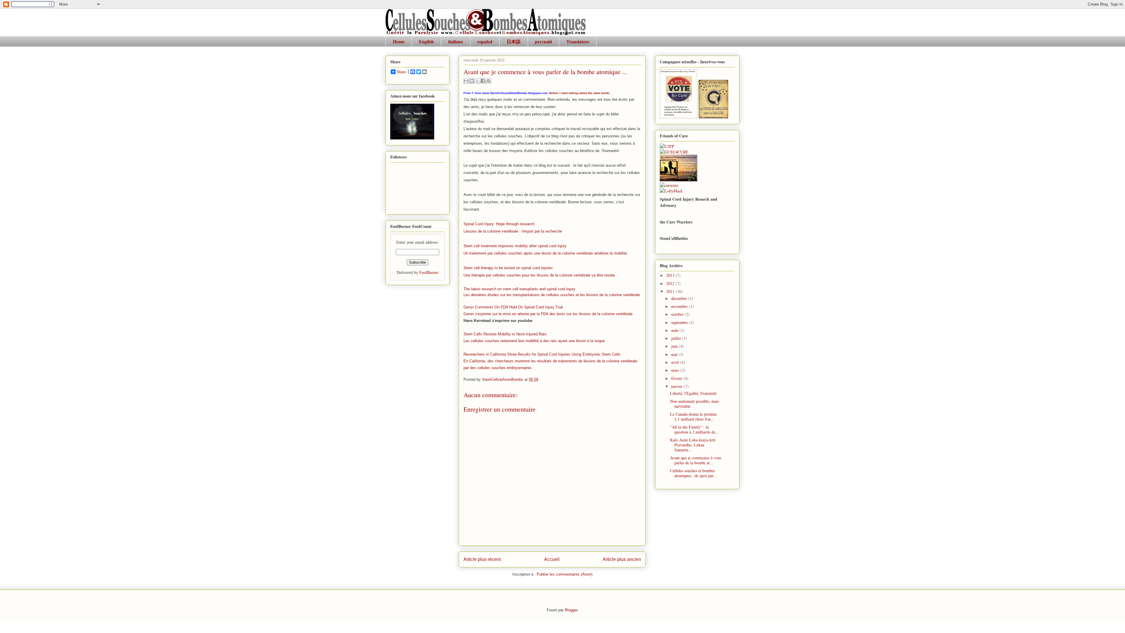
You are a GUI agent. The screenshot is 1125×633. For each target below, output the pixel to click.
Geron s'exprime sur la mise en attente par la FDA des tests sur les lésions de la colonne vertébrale (548, 314)
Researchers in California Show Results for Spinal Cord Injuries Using (522, 354)
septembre (680, 322)
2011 (671, 291)
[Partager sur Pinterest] (488, 81)
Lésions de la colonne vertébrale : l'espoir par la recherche (512, 231)
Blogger (571, 610)
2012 (671, 283)
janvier (677, 386)
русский (543, 41)
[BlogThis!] (472, 81)
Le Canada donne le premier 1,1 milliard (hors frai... (693, 416)
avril (675, 362)
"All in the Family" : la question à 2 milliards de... (694, 429)
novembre (680, 306)
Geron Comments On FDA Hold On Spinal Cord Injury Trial (513, 307)
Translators (577, 41)
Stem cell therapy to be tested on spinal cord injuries (508, 268)
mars (675, 370)
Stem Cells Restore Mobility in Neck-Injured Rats (505, 334)
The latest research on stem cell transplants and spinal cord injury (519, 289)
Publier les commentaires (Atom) (564, 574)
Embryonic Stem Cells (601, 354)
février (677, 378)
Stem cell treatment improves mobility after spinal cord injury (515, 246)
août (675, 330)
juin (675, 346)
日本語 (514, 41)
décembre (679, 298)
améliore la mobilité (610, 253)
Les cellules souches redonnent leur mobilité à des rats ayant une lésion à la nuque (534, 341)
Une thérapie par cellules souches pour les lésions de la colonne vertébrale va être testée (539, 275)
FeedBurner (429, 272)
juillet (676, 338)
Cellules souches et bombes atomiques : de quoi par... (693, 473)
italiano (455, 41)
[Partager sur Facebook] (483, 81)
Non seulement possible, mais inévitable (694, 403)
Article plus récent (482, 559)
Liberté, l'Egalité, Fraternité (693, 393)
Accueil (552, 559)
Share (401, 71)
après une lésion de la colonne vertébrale (559, 253)
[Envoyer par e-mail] (466, 81)
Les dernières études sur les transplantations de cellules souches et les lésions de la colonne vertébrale (551, 295)
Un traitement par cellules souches (493, 253)
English (426, 41)
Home (399, 41)
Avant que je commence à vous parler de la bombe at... (695, 460)
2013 (671, 275)
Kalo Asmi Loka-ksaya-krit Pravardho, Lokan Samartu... (692, 445)
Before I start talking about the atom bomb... (580, 93)
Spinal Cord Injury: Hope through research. (499, 224)
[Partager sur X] (477, 81)
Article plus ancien (622, 559)
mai (675, 354)
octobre (678, 314)
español (484, 41)
